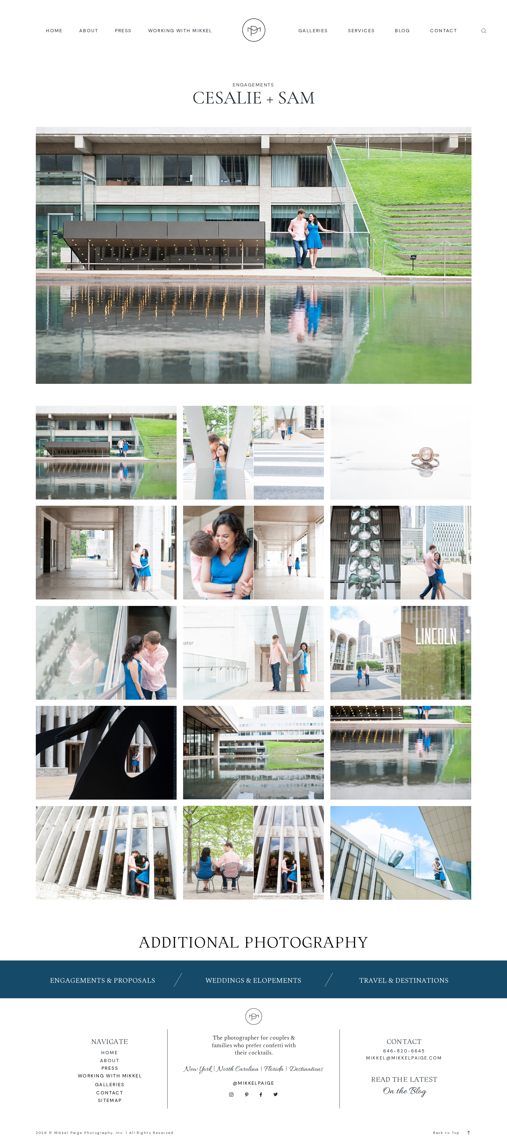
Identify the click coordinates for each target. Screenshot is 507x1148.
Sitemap (110, 1100)
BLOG (402, 31)
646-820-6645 (404, 1051)
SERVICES (361, 31)
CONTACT (443, 31)
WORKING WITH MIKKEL (180, 31)
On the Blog (404, 1091)
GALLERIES (313, 31)
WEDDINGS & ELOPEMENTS (253, 980)
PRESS (123, 31)
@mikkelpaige (253, 1083)
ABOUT (89, 31)
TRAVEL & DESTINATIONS (404, 980)
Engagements (253, 85)
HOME (54, 31)
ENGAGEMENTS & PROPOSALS (102, 980)
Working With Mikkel (110, 1076)
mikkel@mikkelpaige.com (404, 1058)
